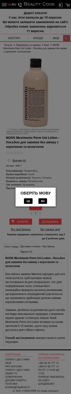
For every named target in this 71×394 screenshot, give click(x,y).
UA (28, 201)
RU (42, 201)
